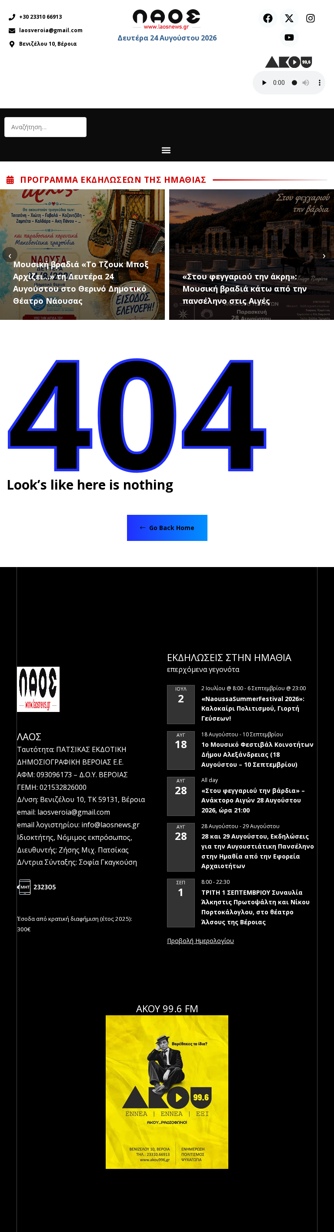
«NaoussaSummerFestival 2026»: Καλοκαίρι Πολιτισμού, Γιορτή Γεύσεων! (252, 708)
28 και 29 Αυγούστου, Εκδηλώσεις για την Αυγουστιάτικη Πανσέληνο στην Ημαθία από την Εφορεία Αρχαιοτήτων (257, 851)
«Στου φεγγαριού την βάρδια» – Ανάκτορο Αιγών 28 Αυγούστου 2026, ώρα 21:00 (253, 800)
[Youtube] (289, 37)
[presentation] (9, 254)
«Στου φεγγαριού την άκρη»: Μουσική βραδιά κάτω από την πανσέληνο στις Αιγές (244, 288)
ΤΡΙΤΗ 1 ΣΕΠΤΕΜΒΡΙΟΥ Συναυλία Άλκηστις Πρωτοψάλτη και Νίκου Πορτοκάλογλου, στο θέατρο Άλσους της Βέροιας (255, 907)
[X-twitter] (289, 18)
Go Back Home (170, 528)
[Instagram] (310, 18)
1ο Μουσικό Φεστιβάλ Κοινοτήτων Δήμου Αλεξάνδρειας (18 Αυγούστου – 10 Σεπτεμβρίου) (257, 754)
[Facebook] (267, 18)
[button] (166, 150)
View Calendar (200, 941)
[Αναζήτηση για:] (45, 127)
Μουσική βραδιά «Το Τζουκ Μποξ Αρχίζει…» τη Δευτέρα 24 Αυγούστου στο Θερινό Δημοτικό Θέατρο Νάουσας (81, 282)
